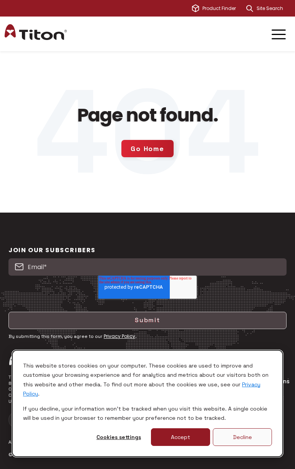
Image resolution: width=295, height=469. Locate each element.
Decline (242, 437)
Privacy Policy (119, 336)
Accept (180, 437)
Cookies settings (118, 437)
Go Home (147, 148)
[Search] (249, 8)
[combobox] (273, 8)
